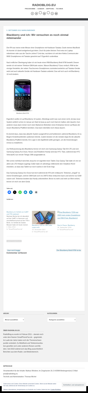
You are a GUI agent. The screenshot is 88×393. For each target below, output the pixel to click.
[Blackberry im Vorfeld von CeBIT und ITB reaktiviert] (19, 220)
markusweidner (28, 30)
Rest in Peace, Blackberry (66, 225)
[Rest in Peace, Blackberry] (69, 217)
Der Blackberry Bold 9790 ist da (69, 250)
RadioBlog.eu (44, 5)
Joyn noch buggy (13, 250)
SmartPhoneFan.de (14, 241)
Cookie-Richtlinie (56, 389)
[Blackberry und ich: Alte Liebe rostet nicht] (43, 217)
